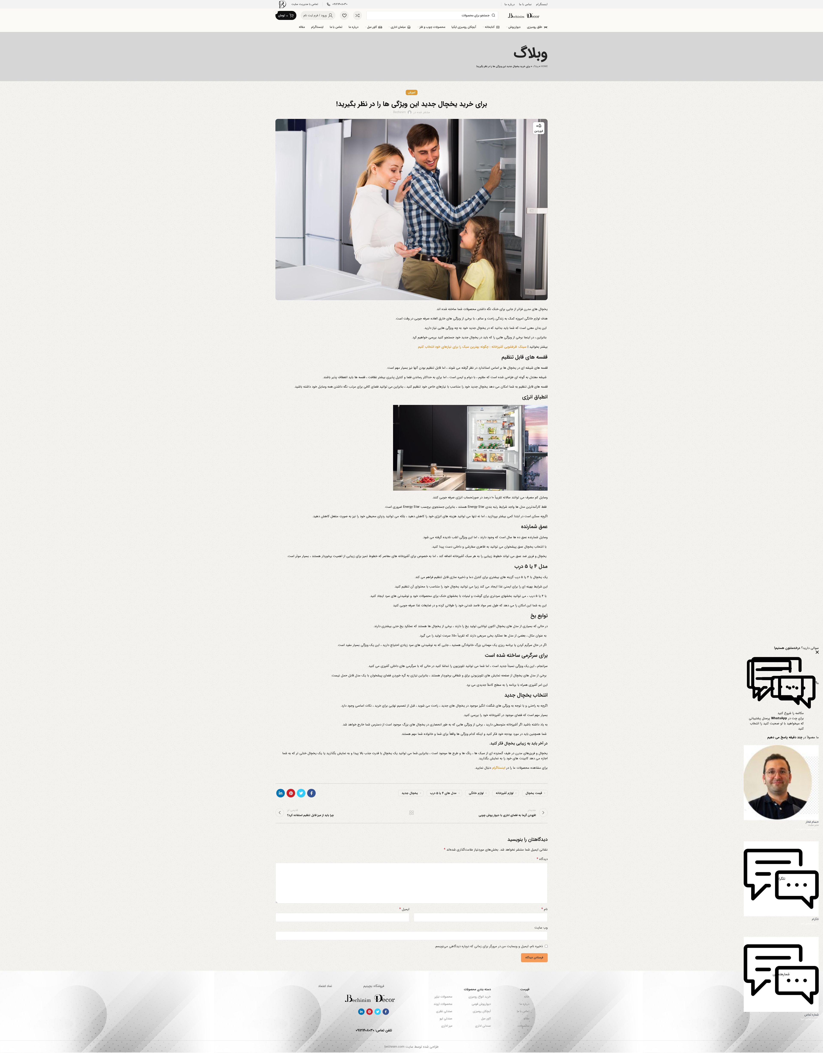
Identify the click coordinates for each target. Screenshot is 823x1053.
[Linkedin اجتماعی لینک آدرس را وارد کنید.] (280, 793)
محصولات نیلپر (443, 996)
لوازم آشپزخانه (504, 793)
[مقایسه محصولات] (357, 15)
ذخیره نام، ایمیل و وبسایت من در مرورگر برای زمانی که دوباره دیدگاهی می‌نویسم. (489, 946)
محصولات (523, 1025)
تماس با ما (523, 1011)
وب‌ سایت (541, 927)
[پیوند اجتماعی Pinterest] (291, 793)
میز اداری (446, 1025)
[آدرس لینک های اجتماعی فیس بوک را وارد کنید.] (311, 793)
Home (544, 66)
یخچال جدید (410, 793)
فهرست (524, 989)
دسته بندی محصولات (477, 989)
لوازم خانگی (476, 793)
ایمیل (404, 909)
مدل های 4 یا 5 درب (443, 793)
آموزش (411, 92)
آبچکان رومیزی (482, 1011)
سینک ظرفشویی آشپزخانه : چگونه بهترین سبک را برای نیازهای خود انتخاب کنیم (472, 346)
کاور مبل (486, 1018)
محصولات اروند (443, 1004)
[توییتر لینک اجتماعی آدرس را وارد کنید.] (301, 793)
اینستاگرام (498, 767)
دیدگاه (542, 859)
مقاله (526, 1018)
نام (544, 909)
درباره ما (524, 1004)
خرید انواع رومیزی (480, 996)
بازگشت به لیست (411, 812)
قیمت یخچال (534, 793)
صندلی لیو (446, 1018)
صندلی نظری (444, 1011)
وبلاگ (535, 66)
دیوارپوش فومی (481, 1004)
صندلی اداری (483, 1025)
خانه (526, 996)
